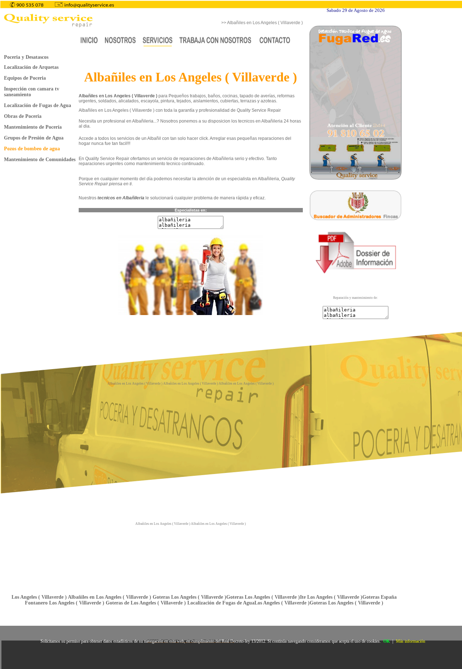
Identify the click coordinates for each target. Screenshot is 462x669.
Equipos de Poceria (25, 78)
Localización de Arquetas (31, 67)
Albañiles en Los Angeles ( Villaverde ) (135, 383)
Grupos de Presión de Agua (34, 138)
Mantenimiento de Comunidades (39, 159)
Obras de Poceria (23, 116)
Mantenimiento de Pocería (33, 127)
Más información (410, 641)
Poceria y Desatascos (26, 57)
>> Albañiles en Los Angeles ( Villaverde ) (262, 22)
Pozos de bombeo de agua (32, 148)
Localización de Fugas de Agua (37, 105)
